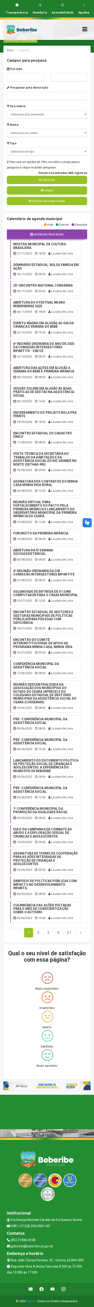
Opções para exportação (48, 201)
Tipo (12, 143)
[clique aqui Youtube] (53, 1289)
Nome (14, 124)
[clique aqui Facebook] (42, 1289)
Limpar (48, 190)
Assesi (31, 1301)
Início (10, 50)
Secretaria (17, 106)
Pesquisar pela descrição (28, 87)
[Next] (81, 933)
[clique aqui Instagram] (64, 1289)
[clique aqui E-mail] (31, 1289)
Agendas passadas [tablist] (48, 234)
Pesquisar (48, 180)
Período (16, 69)
